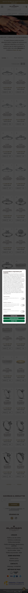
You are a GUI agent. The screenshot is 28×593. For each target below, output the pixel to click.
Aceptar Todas (14, 320)
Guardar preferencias (14, 318)
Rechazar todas (14, 315)
